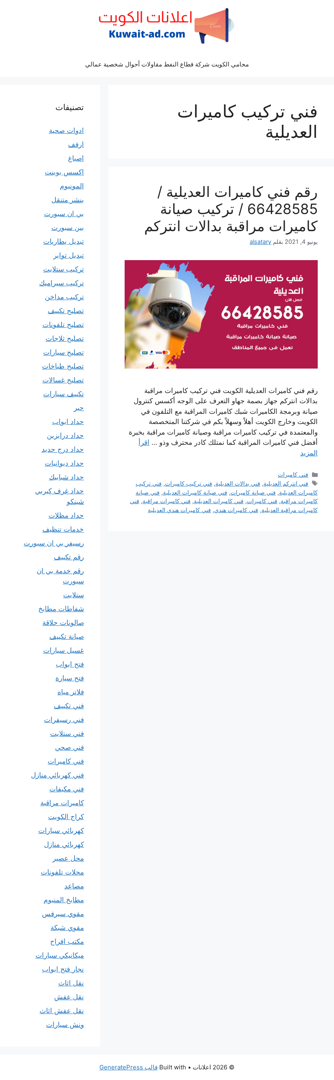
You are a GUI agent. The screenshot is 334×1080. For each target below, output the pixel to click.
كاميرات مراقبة (62, 803)
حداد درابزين (65, 435)
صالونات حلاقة (63, 622)
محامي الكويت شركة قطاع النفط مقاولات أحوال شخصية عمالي (167, 64)
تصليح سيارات (63, 352)
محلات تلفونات (62, 872)
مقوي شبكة (67, 927)
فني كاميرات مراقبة (167, 500)
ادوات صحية (66, 130)
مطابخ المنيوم (64, 900)
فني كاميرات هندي (236, 509)
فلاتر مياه (70, 692)
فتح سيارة (69, 678)
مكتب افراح (67, 941)
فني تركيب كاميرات (188, 483)
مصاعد (74, 886)
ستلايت (73, 595)
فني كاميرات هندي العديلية (179, 509)
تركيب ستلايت (63, 269)
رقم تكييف (69, 557)
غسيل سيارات (63, 650)
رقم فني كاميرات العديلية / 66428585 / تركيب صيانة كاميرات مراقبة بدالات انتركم (231, 208)
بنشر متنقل (67, 200)
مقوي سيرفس (63, 914)
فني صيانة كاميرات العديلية (195, 492)
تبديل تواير (68, 255)
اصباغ (76, 158)
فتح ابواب (70, 664)
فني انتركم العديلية (286, 483)
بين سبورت (67, 227)
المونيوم (72, 186)
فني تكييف (69, 706)
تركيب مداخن (64, 297)
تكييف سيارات (63, 394)
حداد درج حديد (63, 449)
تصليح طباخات (63, 366)
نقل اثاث (71, 983)
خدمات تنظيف (63, 529)
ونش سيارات (65, 1024)
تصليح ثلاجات (65, 338)
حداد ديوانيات (64, 463)
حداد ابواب (68, 421)
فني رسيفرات (64, 720)
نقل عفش (69, 997)
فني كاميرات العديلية (219, 500)
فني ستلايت (67, 733)
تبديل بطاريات (63, 241)
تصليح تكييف (66, 311)
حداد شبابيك (66, 477)
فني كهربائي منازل (57, 775)
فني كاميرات (293, 474)
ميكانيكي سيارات (59, 955)
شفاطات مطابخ (61, 609)
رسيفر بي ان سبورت (54, 543)
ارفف (76, 144)
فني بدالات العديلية (237, 483)
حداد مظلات (66, 515)
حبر (79, 408)
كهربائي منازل (64, 844)
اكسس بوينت (64, 172)
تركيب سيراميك (61, 283)
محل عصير (68, 858)
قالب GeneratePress (128, 1067)
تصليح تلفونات (63, 324)
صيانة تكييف (66, 636)
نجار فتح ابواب (63, 969)
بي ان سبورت (64, 214)
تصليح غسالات (63, 380)
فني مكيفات (66, 789)
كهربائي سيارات (61, 830)
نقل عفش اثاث (62, 1011)
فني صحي (69, 747)
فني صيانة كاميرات (253, 492)
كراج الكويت (66, 817)
